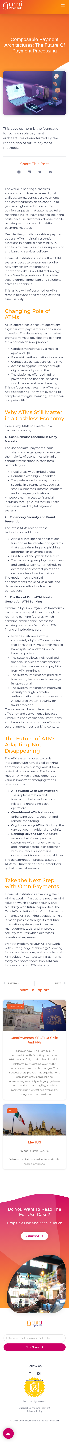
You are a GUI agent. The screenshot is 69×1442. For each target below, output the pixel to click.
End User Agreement (34, 1401)
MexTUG (34, 1142)
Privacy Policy (34, 1411)
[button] (63, 6)
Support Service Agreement (34, 1407)
